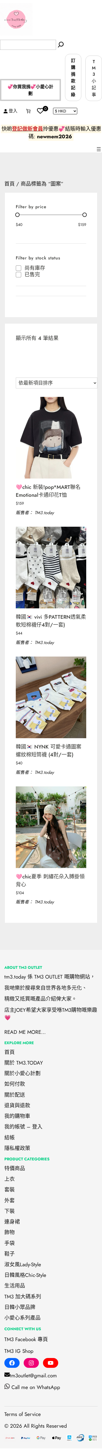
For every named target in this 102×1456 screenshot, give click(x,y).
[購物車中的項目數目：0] (28, 111)
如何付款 (14, 1084)
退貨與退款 (17, 1105)
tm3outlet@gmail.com (33, 1375)
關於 (9, 1073)
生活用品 (14, 1285)
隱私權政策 (17, 1148)
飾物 (9, 1232)
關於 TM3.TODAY (23, 1062)
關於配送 (14, 1095)
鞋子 (9, 1254)
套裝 (9, 1189)
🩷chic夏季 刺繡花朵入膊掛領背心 (50, 880)
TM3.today (44, 513)
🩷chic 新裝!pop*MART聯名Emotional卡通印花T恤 (48, 491)
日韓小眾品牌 (19, 1307)
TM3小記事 (94, 78)
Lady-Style (30, 1264)
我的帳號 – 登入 (23, 1126)
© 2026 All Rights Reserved (35, 1426)
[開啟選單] (98, 149)
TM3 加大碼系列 (22, 1296)
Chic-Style (35, 1275)
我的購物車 (17, 1116)
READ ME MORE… (25, 1032)
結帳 (9, 1137)
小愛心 (12, 1318)
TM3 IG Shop (18, 1351)
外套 (9, 1200)
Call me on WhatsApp (35, 1387)
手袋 (9, 1243)
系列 (25, 1318)
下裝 (9, 1211)
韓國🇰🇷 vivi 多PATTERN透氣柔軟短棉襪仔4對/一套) (51, 621)
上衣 (9, 1179)
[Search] (61, 45)
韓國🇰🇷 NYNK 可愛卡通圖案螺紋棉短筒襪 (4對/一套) (48, 750)
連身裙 (12, 1221)
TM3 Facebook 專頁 (26, 1339)
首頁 (9, 184)
